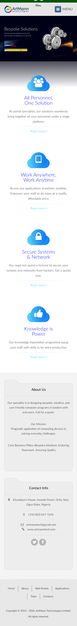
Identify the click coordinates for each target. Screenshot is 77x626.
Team (34, 596)
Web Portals (42, 588)
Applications (62, 588)
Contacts (48, 596)
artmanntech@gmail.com (41, 524)
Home (11, 588)
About (24, 588)
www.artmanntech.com (41, 529)
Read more (38, 131)
